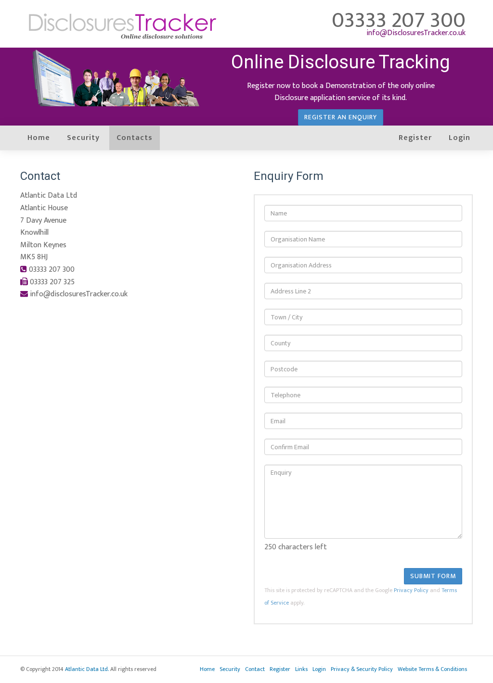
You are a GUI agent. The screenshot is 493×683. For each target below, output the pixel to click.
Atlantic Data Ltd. (87, 669)
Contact (255, 669)
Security (83, 137)
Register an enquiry (340, 117)
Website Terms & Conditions (432, 669)
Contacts (135, 137)
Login (459, 137)
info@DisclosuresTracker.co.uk (416, 32)
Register (415, 137)
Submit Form (433, 576)
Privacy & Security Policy (362, 669)
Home (38, 137)
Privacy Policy (411, 590)
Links (301, 669)
